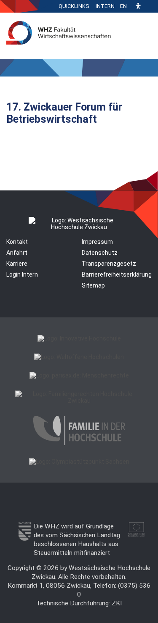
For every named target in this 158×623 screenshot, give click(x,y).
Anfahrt (16, 252)
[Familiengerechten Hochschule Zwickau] (79, 400)
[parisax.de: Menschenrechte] (79, 375)
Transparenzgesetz (109, 263)
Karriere (16, 263)
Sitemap (93, 285)
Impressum (97, 241)
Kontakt (17, 241)
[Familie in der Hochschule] (79, 443)
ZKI (117, 603)
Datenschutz (100, 252)
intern (105, 6)
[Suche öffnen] (149, 6)
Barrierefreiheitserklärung (117, 274)
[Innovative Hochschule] (79, 338)
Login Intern (22, 274)
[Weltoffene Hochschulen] (79, 357)
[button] (138, 6)
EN (123, 6)
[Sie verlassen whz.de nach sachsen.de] (25, 538)
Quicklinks (74, 6)
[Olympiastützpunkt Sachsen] (79, 461)
